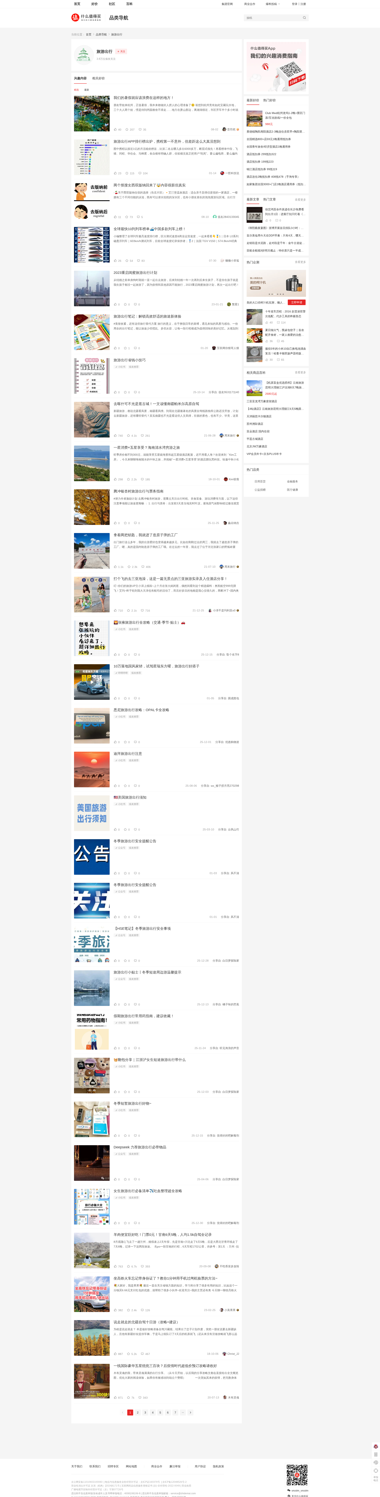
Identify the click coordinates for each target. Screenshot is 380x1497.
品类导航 (118, 17)
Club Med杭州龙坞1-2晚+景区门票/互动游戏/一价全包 (285, 115)
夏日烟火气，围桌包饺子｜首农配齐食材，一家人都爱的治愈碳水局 (284, 332)
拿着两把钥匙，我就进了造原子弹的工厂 (146, 535)
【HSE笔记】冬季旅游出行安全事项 (142, 929)
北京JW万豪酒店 (257, 446)
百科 (129, 4)
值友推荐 (134, 366)
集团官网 (227, 4)
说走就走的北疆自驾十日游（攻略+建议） (147, 1322)
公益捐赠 (260, 489)
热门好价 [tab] (269, 100)
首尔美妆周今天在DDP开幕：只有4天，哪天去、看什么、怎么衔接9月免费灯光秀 (297, 235)
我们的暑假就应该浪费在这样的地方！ (144, 98)
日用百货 (260, 481)
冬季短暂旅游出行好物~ (132, 1103)
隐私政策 (218, 1466)
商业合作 (249, 4)
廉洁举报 (174, 1466)
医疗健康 (292, 489)
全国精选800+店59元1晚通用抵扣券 (269, 139)
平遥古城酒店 (255, 438)
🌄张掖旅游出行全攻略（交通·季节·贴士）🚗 (149, 622)
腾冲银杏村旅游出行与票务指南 (138, 491)
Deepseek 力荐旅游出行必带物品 (140, 1147)
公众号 (121, 847)
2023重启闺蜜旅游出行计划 (135, 273)
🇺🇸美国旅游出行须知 (130, 797)
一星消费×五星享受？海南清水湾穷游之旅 (147, 448)
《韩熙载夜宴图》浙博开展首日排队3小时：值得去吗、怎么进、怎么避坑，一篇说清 (299, 228)
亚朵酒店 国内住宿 (258, 431)
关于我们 (76, 1466)
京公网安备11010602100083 (87, 1482)
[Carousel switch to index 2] (272, 294)
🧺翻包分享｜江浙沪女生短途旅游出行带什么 (150, 1060)
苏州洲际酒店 (255, 423)
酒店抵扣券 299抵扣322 (261, 154)
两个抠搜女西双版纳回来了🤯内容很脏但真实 (150, 185)
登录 (294, 4)
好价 (94, 4)
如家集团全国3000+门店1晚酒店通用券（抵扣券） (278, 184)
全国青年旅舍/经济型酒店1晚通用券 (269, 146)
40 (271, 322)
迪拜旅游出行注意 (128, 754)
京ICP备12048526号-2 (174, 1482)
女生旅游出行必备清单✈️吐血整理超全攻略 (148, 1191)
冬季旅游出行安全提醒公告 (135, 841)
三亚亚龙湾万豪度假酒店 (262, 401)
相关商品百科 (256, 372)
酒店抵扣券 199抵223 (260, 161)
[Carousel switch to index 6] (283, 294)
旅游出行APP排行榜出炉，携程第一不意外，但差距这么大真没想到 (167, 141)
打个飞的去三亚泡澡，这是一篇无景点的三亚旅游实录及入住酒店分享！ (171, 579)
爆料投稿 (271, 4)
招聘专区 (113, 1466)
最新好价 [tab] (253, 100)
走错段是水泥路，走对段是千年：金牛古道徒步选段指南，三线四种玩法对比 (294, 243)
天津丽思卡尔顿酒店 (259, 416)
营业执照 (186, 1485)
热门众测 (253, 262)
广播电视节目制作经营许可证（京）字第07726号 (97, 1489)
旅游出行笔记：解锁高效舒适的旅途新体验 (147, 316)
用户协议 (200, 1466)
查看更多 (300, 199)
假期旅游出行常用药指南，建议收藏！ (144, 1016)
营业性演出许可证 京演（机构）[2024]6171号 (95, 1485)
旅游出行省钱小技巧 (130, 360)
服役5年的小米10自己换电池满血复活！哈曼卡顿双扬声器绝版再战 (285, 351)
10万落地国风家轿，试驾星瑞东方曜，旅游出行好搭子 (157, 666)
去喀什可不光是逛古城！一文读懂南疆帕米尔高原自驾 (156, 404)
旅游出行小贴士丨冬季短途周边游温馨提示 (147, 972)
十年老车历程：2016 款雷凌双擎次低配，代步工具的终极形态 (285, 314)
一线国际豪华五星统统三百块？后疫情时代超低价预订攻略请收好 (165, 1366)
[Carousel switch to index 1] (269, 294)
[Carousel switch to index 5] (280, 294)
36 (271, 341)
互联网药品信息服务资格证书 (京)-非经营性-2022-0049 (151, 1485)
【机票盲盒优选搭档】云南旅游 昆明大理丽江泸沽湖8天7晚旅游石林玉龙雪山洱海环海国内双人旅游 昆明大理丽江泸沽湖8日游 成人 (284, 385)
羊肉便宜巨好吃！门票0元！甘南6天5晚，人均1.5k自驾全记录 (163, 1235)
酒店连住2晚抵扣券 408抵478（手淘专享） (273, 176)
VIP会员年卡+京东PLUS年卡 (264, 453)
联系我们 (95, 1466)
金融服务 (292, 481)
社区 (112, 4)
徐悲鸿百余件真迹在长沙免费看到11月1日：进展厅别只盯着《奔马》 (285, 212)
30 (271, 359)
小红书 (121, 366)
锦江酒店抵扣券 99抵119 (262, 169)
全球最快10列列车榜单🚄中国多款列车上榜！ (150, 229)
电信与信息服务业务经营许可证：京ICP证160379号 (132, 1482)
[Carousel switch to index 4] (277, 294)
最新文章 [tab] (253, 199)
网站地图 (131, 1466)
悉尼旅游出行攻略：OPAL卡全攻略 (141, 710)
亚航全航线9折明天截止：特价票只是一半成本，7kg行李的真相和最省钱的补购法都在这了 (302, 250)
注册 (303, 4)
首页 (88, 34)
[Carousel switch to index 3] (275, 294)
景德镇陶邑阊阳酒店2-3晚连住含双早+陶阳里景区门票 (280, 131)
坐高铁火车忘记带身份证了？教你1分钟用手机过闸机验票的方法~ (166, 1278)
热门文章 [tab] (269, 199)
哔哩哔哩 (123, 673)
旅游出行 (116, 34)
